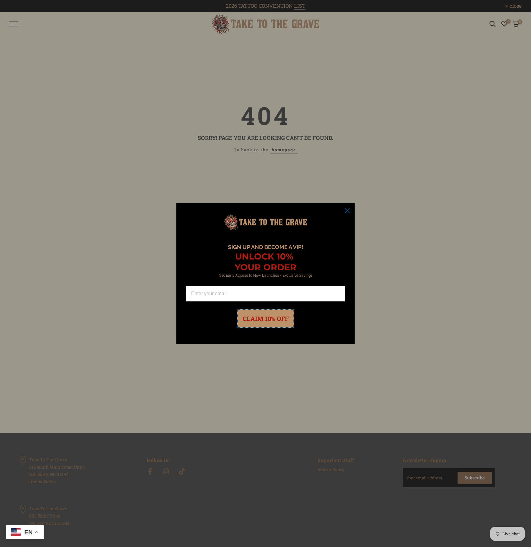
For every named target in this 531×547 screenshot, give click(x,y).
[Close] (347, 210)
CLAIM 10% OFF (266, 319)
